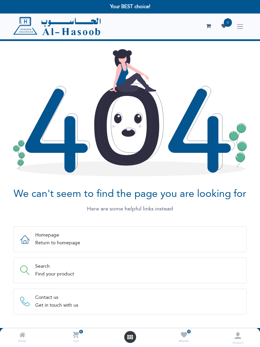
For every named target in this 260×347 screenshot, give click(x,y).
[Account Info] (238, 335)
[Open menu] (130, 337)
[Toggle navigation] (240, 26)
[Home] (22, 335)
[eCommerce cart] (208, 26)
